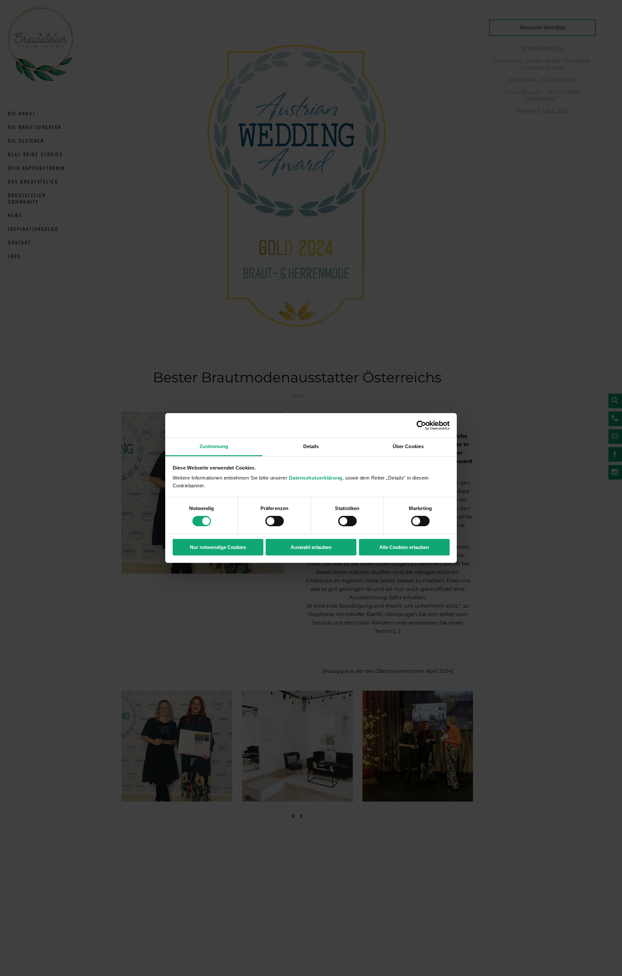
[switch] (274, 521)
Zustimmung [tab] (214, 446)
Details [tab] (311, 446)
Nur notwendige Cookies (218, 547)
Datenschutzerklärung (315, 478)
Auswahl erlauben (311, 547)
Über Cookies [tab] (408, 446)
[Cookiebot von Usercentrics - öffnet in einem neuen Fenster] (421, 425)
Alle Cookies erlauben (404, 547)
